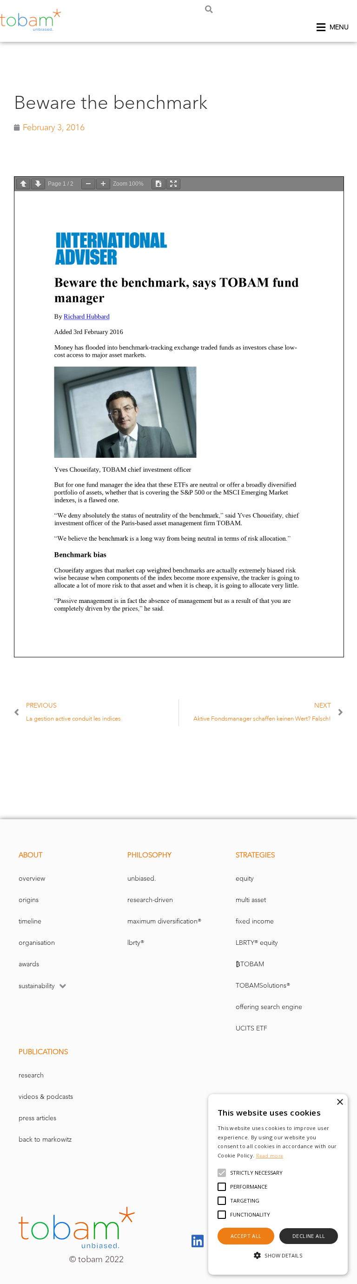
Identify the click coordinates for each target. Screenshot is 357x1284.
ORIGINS (29, 900)
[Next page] (38, 184)
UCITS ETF (251, 1028)
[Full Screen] (173, 184)
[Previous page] (23, 184)
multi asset (251, 900)
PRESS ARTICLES (37, 1118)
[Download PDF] (158, 184)
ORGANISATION (37, 943)
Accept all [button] (246, 1235)
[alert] (278, 1184)
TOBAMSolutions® (263, 986)
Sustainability (37, 986)
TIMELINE (30, 921)
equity (245, 879)
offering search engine (269, 1007)
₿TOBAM (250, 964)
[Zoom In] (103, 184)
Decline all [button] (308, 1235)
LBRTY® (135, 943)
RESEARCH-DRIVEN (150, 900)
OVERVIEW (32, 879)
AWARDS (29, 964)
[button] (209, 9)
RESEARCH (31, 1075)
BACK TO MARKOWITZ (45, 1140)
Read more (270, 1155)
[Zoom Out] (88, 184)
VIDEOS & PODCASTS (46, 1097)
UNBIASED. (141, 879)
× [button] (339, 1102)
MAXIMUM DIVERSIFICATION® (164, 921)
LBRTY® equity (257, 943)
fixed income (255, 921)
